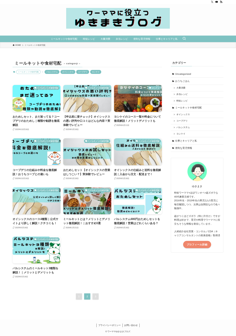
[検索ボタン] (184, 39)
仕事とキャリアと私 (186, 140)
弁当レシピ (182, 94)
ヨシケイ (96, 72)
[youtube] (216, 2)
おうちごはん (182, 81)
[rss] (221, 2)
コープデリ (82, 72)
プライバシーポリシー (109, 325)
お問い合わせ (131, 325)
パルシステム (52, 72)
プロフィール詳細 (197, 244)
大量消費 (180, 88)
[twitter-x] (212, 2)
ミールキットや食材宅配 (188, 107)
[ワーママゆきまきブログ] (118, 18)
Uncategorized (183, 74)
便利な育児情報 (183, 148)
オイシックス (68, 72)
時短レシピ (182, 101)
